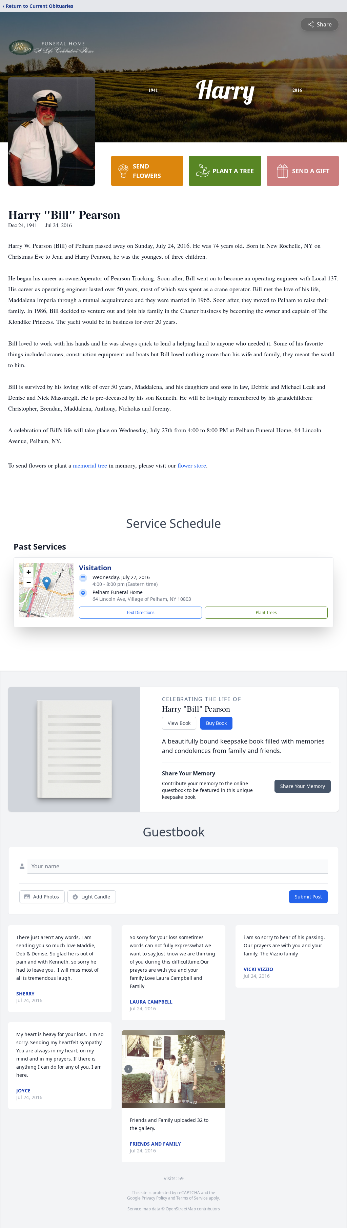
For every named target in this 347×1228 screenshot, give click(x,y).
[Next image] (219, 1069)
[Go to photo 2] (155, 1101)
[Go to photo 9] (183, 1101)
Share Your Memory (302, 786)
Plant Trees (266, 612)
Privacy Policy (154, 1198)
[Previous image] (128, 1069)
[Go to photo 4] (163, 1101)
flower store (192, 465)
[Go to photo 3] (159, 1101)
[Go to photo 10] (187, 1101)
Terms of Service (192, 1198)
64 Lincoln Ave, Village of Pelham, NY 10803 (142, 599)
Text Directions (140, 612)
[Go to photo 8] (179, 1101)
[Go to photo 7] (175, 1101)
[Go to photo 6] (171, 1101)
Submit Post (308, 896)
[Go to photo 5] (167, 1101)
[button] (46, 583)
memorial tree (90, 465)
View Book (179, 723)
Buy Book (216, 723)
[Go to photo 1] (150, 1101)
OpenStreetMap (181, 1209)
